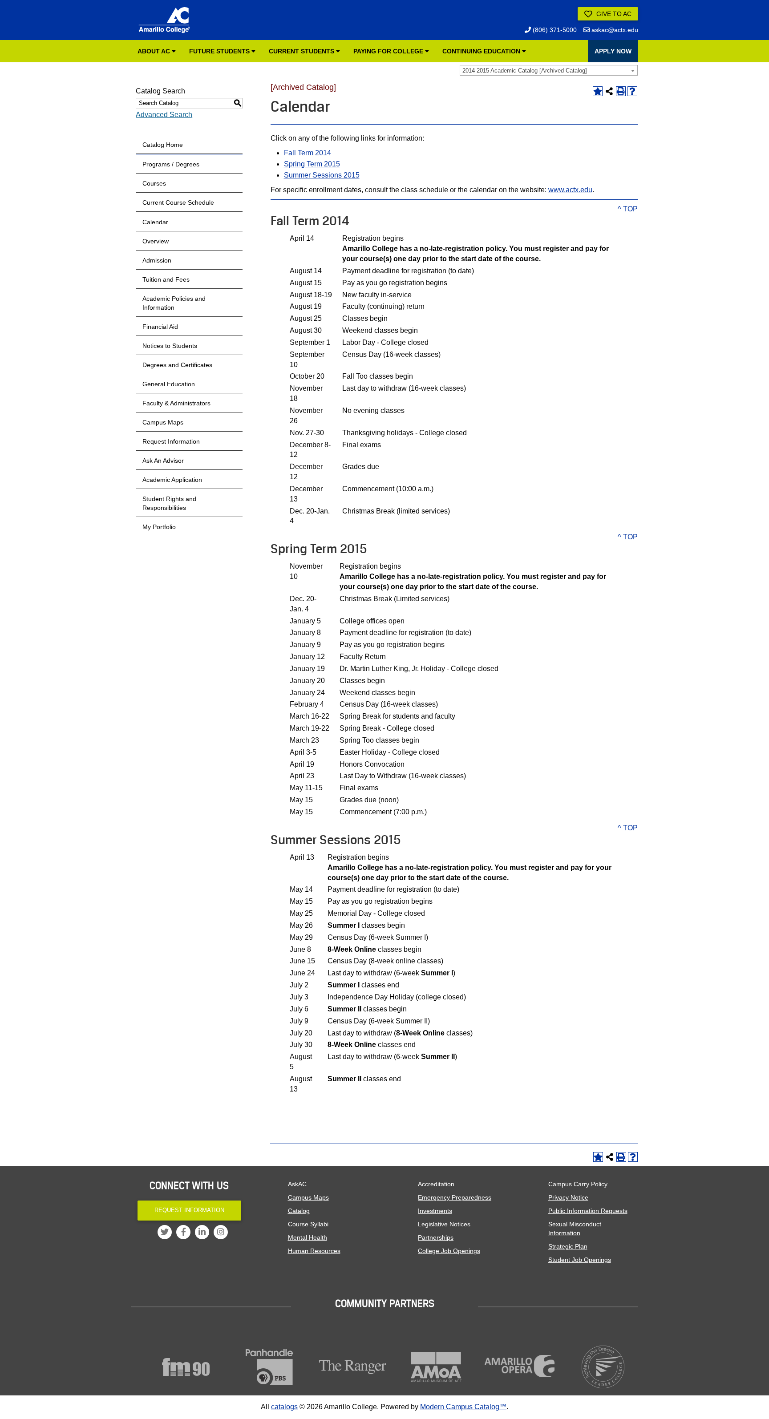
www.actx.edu (570, 190)
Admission (156, 260)
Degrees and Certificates (177, 364)
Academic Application (172, 479)
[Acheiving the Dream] (603, 1367)
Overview (155, 241)
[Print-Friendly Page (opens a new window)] (621, 91)
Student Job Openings (579, 1259)
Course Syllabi (308, 1224)
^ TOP (628, 209)
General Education (168, 384)
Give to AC (613, 13)
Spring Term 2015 (312, 164)
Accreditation (436, 1184)
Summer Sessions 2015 (322, 175)
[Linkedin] (202, 1232)
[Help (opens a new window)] (632, 91)
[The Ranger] (353, 1367)
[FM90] (186, 1367)
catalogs (284, 1407)
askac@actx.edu (614, 29)
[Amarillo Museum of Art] (436, 1367)
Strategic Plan (567, 1246)
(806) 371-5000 (554, 29)
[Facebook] (183, 1232)
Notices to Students (169, 345)
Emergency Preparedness (454, 1197)
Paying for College (389, 51)
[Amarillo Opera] (520, 1366)
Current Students (302, 51)
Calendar (155, 222)
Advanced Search (164, 114)
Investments (435, 1210)
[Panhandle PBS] (270, 1367)
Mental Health (307, 1237)
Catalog (299, 1210)
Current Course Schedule (178, 202)
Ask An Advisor (163, 460)
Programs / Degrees (170, 164)
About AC (155, 51)
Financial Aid (160, 326)
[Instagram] (221, 1232)
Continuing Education (482, 51)
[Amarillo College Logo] (164, 20)
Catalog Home (162, 144)
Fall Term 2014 (307, 153)
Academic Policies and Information (174, 303)
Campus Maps (162, 422)
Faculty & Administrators (176, 403)
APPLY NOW (613, 51)
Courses (154, 183)
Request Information (171, 441)
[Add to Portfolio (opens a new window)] (598, 91)
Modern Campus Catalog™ (463, 1407)
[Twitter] (165, 1232)
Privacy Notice (568, 1197)
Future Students (220, 51)
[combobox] (549, 70)
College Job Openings (449, 1250)
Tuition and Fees (166, 279)
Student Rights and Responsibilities (169, 503)
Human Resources (314, 1250)
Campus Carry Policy (577, 1184)
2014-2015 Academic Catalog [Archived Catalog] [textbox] (524, 70)
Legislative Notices (444, 1224)
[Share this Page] (609, 91)
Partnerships (435, 1237)
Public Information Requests (587, 1210)
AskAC (297, 1184)
